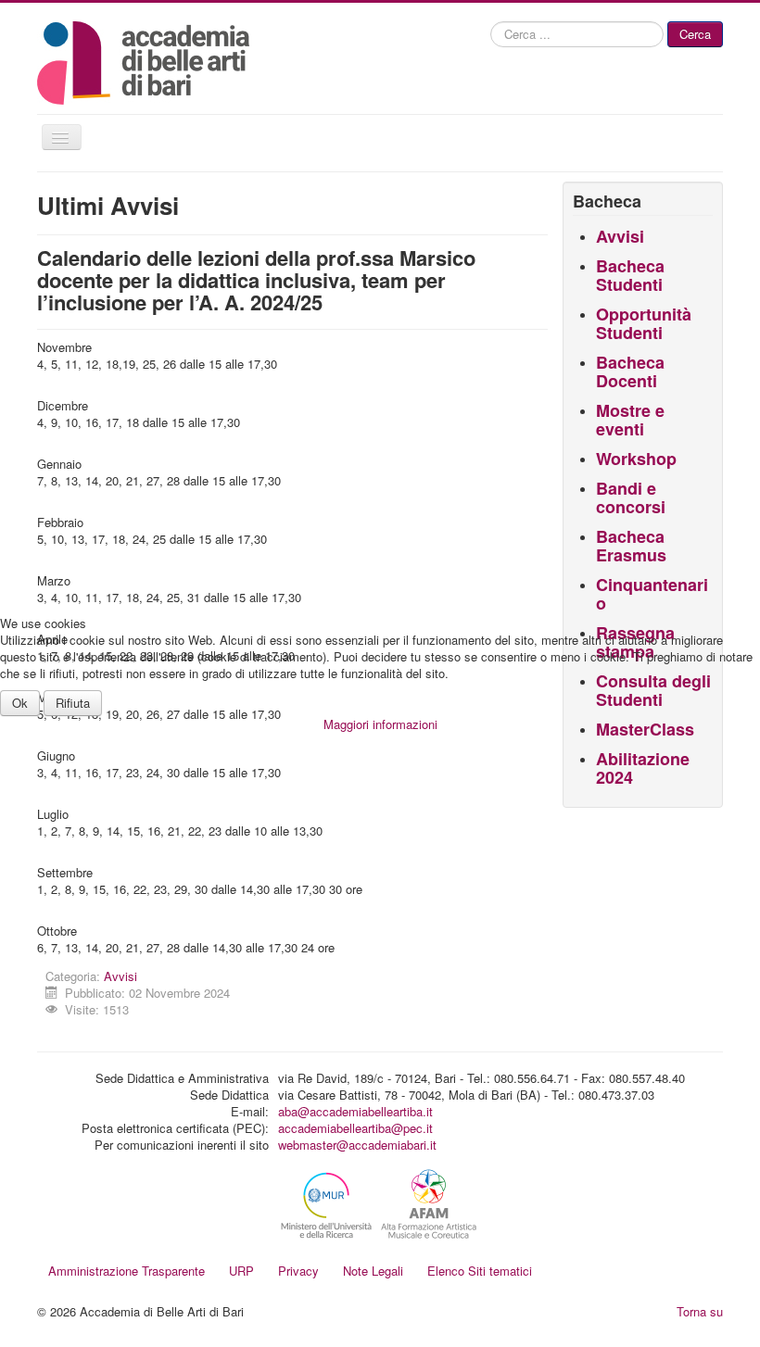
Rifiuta (73, 702)
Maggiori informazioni (380, 724)
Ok (20, 702)
